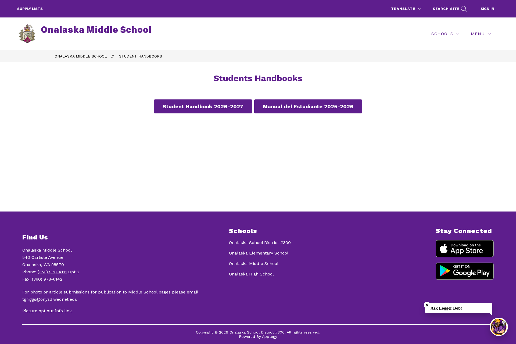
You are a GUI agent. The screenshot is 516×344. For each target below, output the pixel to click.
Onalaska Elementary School (258, 253)
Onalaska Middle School (81, 56)
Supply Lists (30, 9)
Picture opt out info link (47, 310)
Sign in (487, 9)
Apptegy (269, 336)
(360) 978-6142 (47, 279)
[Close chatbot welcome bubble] (427, 305)
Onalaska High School (251, 274)
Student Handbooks (140, 56)
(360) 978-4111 (52, 271)
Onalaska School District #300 (260, 242)
